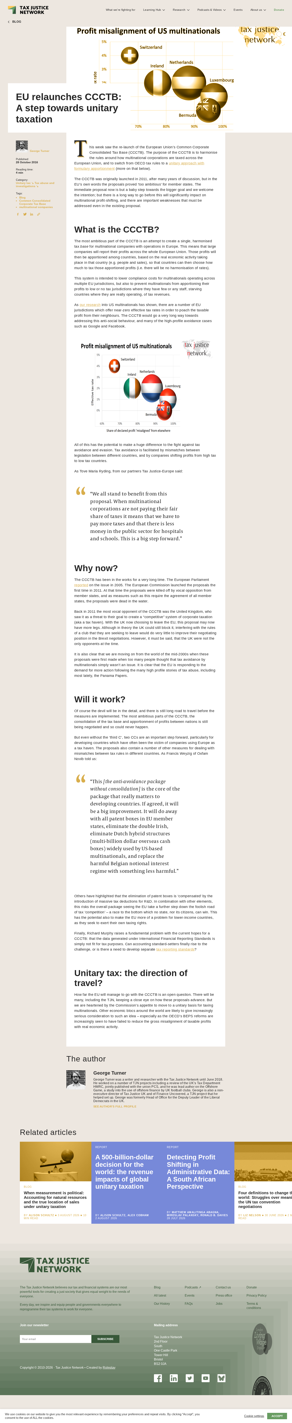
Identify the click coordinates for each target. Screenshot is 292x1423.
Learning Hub (152, 9)
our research (90, 305)
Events (238, 9)
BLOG (16, 21)
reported (81, 585)
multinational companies (36, 207)
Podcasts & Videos (209, 9)
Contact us (223, 1287)
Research (179, 9)
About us (256, 9)
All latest (160, 1295)
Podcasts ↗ (193, 1287)
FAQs (189, 1303)
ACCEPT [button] (277, 1416)
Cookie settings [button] (254, 1416)
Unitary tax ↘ (25, 183)
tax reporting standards (175, 949)
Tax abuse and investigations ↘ (35, 184)
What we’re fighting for (120, 9)
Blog (22, 197)
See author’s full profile (114, 1106)
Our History (162, 1303)
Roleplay (109, 1367)
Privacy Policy (257, 1295)
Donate (279, 9)
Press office (224, 1295)
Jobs (219, 1303)
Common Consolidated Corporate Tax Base (34, 202)
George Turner (39, 150)
